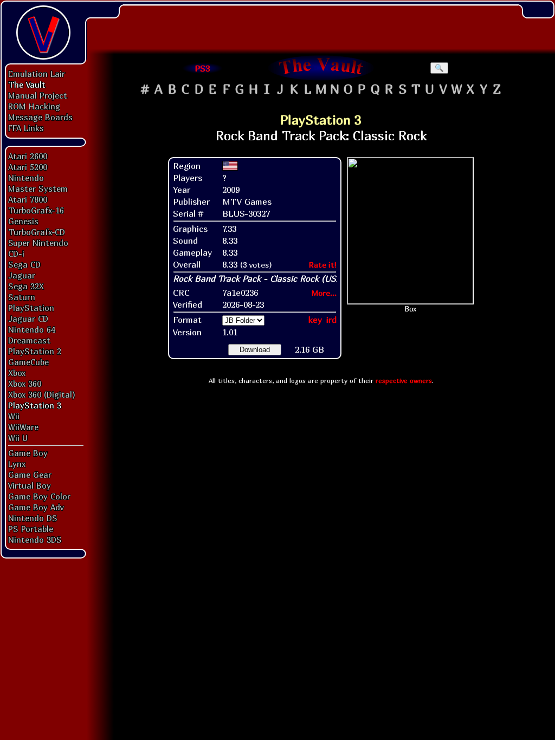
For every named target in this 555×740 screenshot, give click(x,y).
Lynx (16, 464)
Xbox (16, 373)
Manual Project (37, 95)
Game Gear (29, 474)
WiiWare (23, 427)
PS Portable (30, 529)
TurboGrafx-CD (36, 232)
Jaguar (21, 275)
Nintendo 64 (31, 329)
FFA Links (26, 128)
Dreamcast (29, 340)
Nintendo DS (32, 518)
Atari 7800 (27, 199)
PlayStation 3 (34, 405)
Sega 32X (26, 286)
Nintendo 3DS (35, 539)
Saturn (21, 297)
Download (255, 350)
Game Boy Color (39, 496)
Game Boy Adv (35, 507)
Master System (38, 188)
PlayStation (31, 308)
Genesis (23, 221)
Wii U (18, 438)
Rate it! (323, 264)
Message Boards (40, 117)
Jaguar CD (28, 318)
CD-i (16, 253)
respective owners (404, 381)
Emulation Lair (36, 74)
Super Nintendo (38, 243)
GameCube (28, 362)
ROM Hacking (34, 106)
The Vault (27, 84)
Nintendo (26, 178)
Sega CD (24, 264)
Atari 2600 (27, 156)
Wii (14, 416)
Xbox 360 (24, 383)
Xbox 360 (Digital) (41, 394)
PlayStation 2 (34, 351)
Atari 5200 (27, 167)
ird (331, 319)
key (315, 319)
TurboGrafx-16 (36, 210)
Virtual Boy (29, 485)
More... (324, 292)
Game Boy (28, 453)
